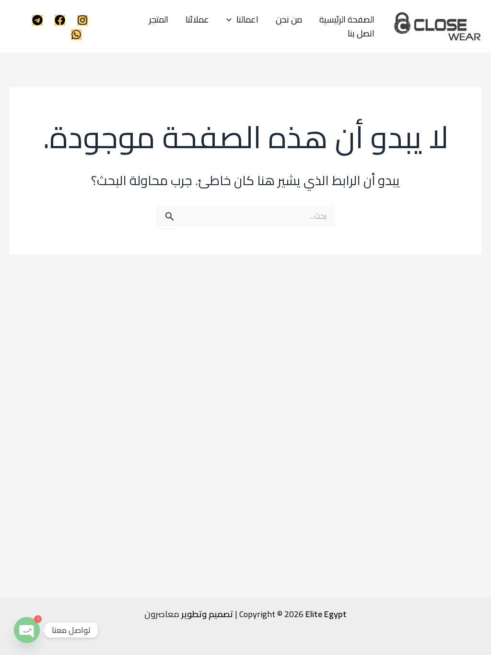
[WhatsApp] (76, 34)
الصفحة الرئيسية (346, 20)
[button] (231, 20)
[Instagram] (82, 20)
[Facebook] (60, 20)
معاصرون (161, 614)
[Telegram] (37, 20)
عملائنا (197, 20)
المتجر (158, 20)
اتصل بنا (361, 34)
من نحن (289, 20)
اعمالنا (247, 20)
